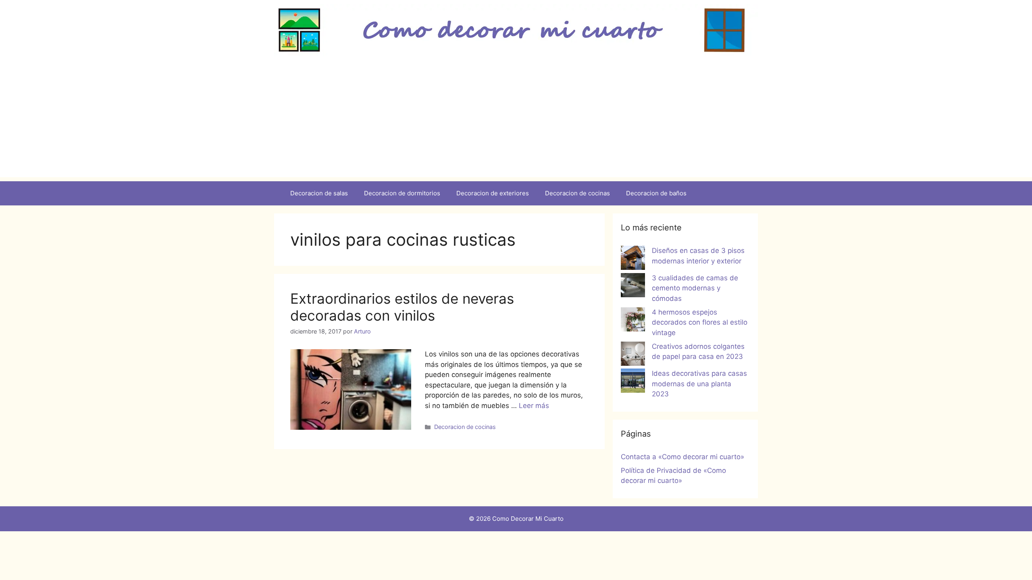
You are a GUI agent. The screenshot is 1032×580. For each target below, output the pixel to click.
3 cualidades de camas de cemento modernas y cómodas (695, 288)
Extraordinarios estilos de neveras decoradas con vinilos (402, 307)
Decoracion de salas (319, 193)
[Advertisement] (516, 120)
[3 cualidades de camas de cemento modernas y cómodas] (633, 286)
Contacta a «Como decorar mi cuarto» (682, 457)
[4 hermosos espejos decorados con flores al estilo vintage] (633, 321)
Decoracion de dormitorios (402, 193)
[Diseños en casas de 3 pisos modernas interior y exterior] (633, 259)
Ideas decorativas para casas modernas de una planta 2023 (699, 383)
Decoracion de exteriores (492, 193)
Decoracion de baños (656, 193)
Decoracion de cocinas (577, 193)
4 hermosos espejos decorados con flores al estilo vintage (699, 322)
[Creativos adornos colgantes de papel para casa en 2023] (633, 355)
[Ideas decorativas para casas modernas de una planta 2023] (633, 382)
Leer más (534, 406)
